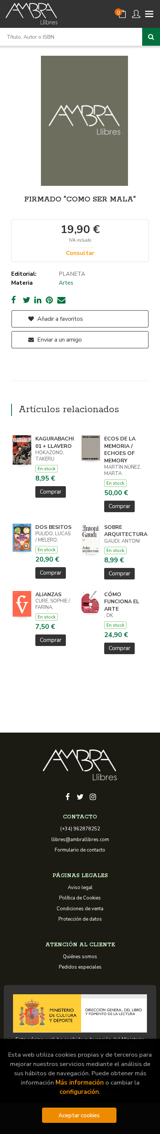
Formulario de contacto (80, 850)
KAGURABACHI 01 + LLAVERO (54, 442)
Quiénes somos (80, 956)
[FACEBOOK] (67, 796)
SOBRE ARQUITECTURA (125, 531)
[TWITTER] (80, 796)
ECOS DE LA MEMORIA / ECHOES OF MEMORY (119, 449)
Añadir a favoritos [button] (59, 319)
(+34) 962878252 (80, 829)
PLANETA (72, 274)
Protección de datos (80, 919)
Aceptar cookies (79, 1115)
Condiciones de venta (80, 908)
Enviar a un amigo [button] (59, 340)
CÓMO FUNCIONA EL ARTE (121, 602)
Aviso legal (80, 887)
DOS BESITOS (53, 527)
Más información (79, 1082)
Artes (66, 283)
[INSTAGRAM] (92, 796)
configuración (79, 1092)
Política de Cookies (80, 898)
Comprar (50, 491)
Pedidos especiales (80, 967)
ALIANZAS (48, 594)
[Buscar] (151, 37)
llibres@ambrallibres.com (80, 839)
